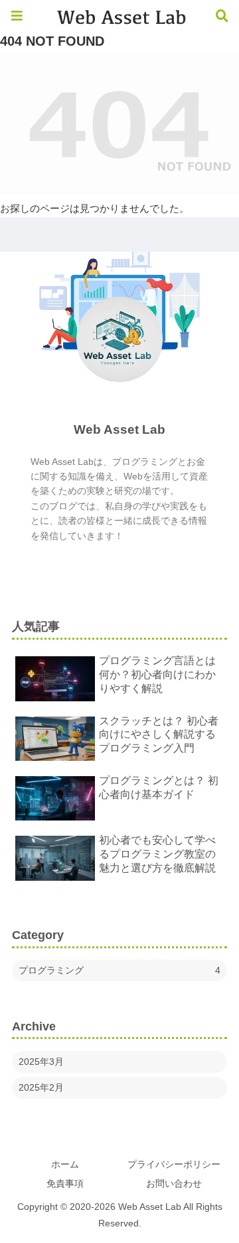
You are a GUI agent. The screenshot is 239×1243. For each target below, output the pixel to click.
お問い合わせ (174, 1183)
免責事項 (65, 1183)
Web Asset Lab (119, 429)
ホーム (65, 1164)
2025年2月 (41, 1087)
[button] (206, 992)
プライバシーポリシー (173, 1164)
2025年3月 (41, 1061)
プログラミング (119, 970)
